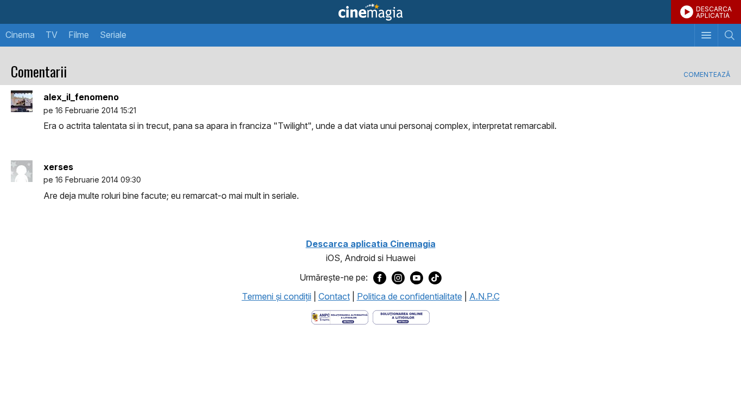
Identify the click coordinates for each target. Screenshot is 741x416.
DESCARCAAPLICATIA (714, 12)
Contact (334, 296)
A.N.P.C (484, 296)
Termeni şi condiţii (276, 296)
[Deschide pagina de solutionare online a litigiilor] (401, 316)
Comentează (706, 75)
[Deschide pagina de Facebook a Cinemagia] (379, 278)
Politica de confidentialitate (409, 296)
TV (52, 34)
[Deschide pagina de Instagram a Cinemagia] (398, 278)
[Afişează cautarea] (729, 35)
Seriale (113, 34)
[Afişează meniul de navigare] (706, 35)
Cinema (20, 34)
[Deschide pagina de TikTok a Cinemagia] (435, 278)
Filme (78, 34)
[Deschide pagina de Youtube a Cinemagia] (416, 278)
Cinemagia (370, 12)
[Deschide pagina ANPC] (339, 316)
